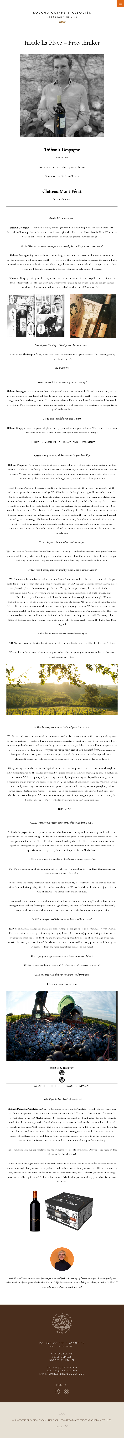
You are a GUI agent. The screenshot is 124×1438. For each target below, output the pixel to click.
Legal (62, 1413)
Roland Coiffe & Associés (58, 1282)
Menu (120, 3)
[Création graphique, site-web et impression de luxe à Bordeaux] (66, 1426)
